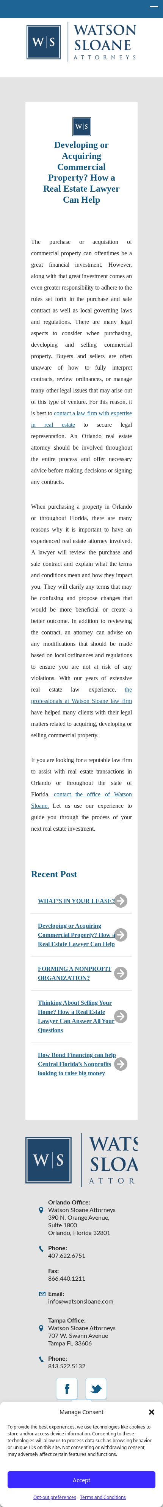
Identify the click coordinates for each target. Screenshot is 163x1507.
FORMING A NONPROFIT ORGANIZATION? (74, 973)
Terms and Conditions (103, 1497)
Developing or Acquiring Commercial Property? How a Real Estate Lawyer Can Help (76, 934)
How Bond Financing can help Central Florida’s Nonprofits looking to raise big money (77, 1064)
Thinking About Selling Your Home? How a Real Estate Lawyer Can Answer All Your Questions (76, 1016)
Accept (81, 1480)
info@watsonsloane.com (80, 1302)
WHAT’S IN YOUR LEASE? (76, 901)
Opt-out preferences (54, 1497)
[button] (151, 1412)
